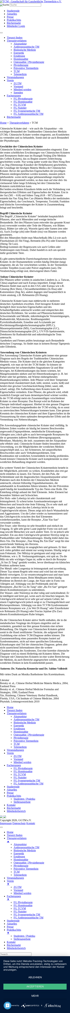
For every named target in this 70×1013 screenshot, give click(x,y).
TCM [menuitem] (17, 871)
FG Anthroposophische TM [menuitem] (28, 917)
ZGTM (17, 83)
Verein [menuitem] (10, 882)
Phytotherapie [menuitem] (21, 865)
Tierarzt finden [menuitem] (14, 835)
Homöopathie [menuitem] (21, 859)
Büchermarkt (14, 23)
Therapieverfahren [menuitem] (17, 840)
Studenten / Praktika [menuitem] (24, 935)
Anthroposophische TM (26, 46)
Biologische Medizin (25, 49)
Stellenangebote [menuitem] (22, 939)
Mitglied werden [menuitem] (22, 893)
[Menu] (1, 827)
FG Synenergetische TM (27, 110)
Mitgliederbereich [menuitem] (16, 948)
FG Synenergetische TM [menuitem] (27, 914)
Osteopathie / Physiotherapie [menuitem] (29, 862)
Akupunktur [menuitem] (20, 844)
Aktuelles (12, 13)
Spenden (18, 92)
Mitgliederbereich (16, 811)
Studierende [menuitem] (13, 920)
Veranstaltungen (15, 77)
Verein (10, 80)
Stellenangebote (22, 801)
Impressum (6, 823)
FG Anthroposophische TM (28, 113)
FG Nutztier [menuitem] (20, 911)
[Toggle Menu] (1, 32)
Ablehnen (35, 977)
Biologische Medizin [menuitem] (25, 850)
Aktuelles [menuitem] (12, 923)
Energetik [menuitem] (19, 853)
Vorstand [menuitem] (18, 890)
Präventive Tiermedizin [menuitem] (26, 868)
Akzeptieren (35, 986)
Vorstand (18, 86)
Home (3, 122)
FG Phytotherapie (23, 98)
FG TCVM (20, 104)
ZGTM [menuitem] (17, 887)
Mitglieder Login (16, 26)
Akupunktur (20, 43)
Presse (10, 16)
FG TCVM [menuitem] (20, 908)
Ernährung (19, 55)
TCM (17, 71)
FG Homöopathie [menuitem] (23, 905)
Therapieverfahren (17, 40)
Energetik (19, 52)
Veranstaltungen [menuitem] (15, 877)
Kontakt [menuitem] (11, 942)
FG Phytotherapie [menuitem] (23, 902)
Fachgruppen (14, 95)
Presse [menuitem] (10, 926)
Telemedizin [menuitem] (20, 874)
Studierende (13, 10)
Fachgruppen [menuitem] (14, 898)
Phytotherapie (21, 65)
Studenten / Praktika (24, 798)
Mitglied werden (22, 89)
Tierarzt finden (14, 37)
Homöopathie (21, 59)
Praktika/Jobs (14, 19)
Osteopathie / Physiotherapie (29, 62)
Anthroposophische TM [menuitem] (26, 847)
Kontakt (11, 805)
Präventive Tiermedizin (26, 68)
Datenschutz (19, 823)
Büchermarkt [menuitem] (14, 945)
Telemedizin (20, 74)
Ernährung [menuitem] (19, 856)
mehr (35, 995)
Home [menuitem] (10, 832)
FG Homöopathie (23, 101)
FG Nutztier (20, 107)
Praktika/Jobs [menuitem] (14, 931)
